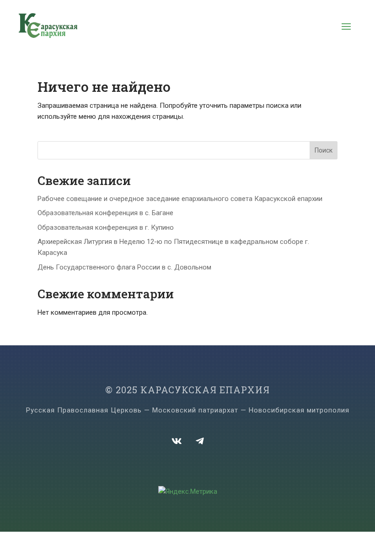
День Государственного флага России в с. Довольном (124, 267)
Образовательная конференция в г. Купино (106, 227)
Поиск (323, 150)
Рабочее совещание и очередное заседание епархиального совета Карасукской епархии (180, 199)
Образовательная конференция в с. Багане (105, 213)
